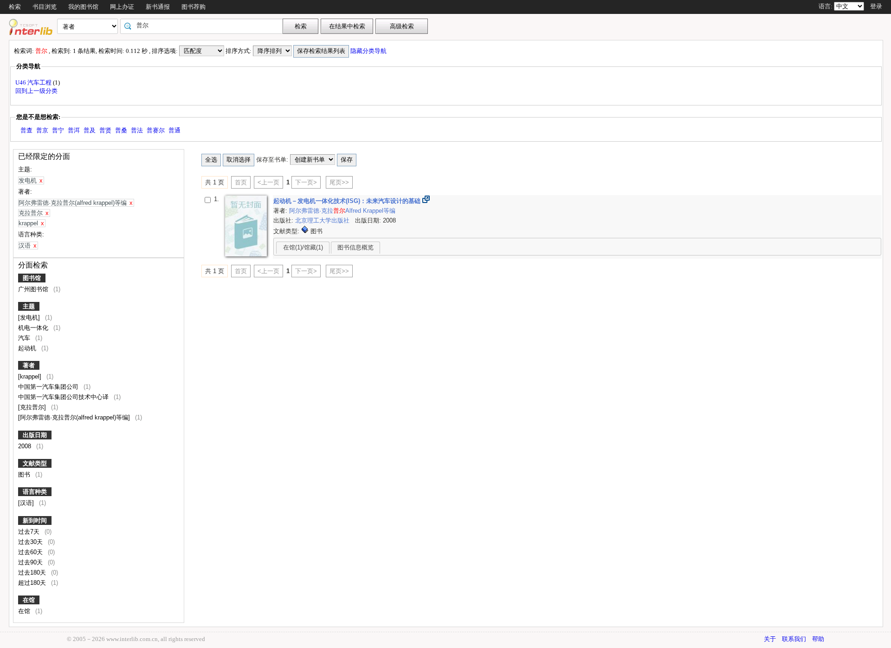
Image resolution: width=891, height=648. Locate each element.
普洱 (74, 130)
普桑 (121, 130)
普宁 (58, 130)
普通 (174, 130)
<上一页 (268, 182)
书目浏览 (44, 6)
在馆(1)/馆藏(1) (303, 247)
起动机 (28, 348)
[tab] (302, 248)
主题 (29, 306)
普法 (137, 130)
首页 (241, 182)
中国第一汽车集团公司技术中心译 (64, 396)
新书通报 (158, 6)
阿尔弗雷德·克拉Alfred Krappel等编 (342, 210)
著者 (29, 365)
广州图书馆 (34, 289)
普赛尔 (156, 130)
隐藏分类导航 (369, 50)
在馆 (29, 599)
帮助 (818, 638)
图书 (25, 474)
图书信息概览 (355, 247)
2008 (25, 446)
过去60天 (31, 552)
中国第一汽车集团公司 (49, 386)
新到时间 (35, 520)
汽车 (25, 337)
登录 (876, 6)
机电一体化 (34, 327)
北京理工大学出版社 (323, 220)
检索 (15, 6)
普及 (90, 130)
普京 (42, 130)
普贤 (105, 130)
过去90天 (31, 562)
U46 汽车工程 (34, 82)
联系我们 (794, 638)
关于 (770, 638)
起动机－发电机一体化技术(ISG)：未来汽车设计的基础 (347, 200)
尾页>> (339, 182)
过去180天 (33, 572)
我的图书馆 (83, 6)
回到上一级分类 (36, 90)
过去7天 (29, 531)
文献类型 (35, 463)
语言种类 (35, 491)
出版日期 (35, 435)
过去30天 (31, 541)
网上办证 (122, 6)
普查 (26, 130)
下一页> (306, 182)
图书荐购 (193, 6)
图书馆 (32, 278)
